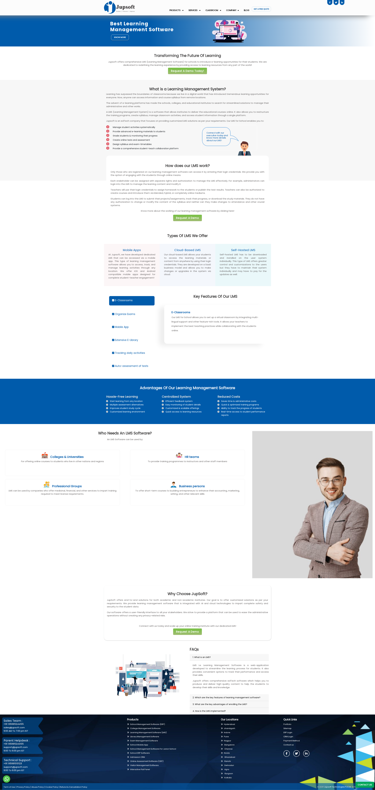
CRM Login (288, 736)
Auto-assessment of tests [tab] (131, 366)
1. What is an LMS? (202, 657)
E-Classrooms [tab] (123, 300)
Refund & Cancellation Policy (73, 787)
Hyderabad (229, 724)
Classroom (212, 10)
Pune (226, 736)
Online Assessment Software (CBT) (146, 761)
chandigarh (229, 728)
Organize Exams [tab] (124, 314)
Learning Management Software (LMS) (148, 732)
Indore (227, 732)
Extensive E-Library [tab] (126, 340)
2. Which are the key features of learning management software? (226, 697)
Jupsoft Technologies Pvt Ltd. (337, 786)
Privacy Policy (23, 787)
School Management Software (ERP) (147, 724)
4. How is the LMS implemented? (209, 711)
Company (231, 10)
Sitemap (287, 728)
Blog (246, 10)
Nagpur (227, 740)
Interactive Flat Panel (140, 769)
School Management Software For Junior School (153, 748)
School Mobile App (139, 744)
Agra (226, 769)
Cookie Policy (51, 787)
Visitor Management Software (144, 765)
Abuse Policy (37, 787)
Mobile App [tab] (121, 327)
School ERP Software (140, 753)
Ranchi (227, 761)
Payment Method (291, 740)
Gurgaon (228, 773)
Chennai (228, 748)
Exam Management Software (144, 740)
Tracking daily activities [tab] (129, 353)
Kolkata (228, 777)
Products (175, 10)
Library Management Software (144, 736)
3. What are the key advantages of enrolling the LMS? (220, 704)
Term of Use (9, 787)
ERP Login (287, 732)
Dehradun (229, 765)
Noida (227, 753)
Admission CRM (137, 757)
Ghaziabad (229, 757)
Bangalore (229, 744)
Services (193, 10)
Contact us (288, 744)
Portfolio (287, 724)
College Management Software (145, 728)
